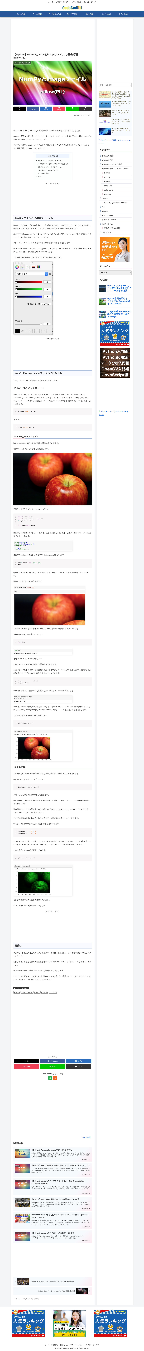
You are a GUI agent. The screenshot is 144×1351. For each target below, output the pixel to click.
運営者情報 (54, 1345)
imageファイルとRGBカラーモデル (50, 160)
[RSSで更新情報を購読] (55, 1078)
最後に (40, 176)
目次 (49, 156)
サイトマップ (90, 1345)
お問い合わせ (64, 1345)
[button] (85, 109)
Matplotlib (45, 992)
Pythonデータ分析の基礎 (22, 988)
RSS (97, 1345)
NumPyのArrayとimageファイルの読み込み (53, 164)
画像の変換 (45, 173)
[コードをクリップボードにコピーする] (89, 412)
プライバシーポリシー (77, 1345)
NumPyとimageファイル (49, 170)
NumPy (37, 992)
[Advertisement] (52, 36)
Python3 (17, 992)
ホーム (47, 1345)
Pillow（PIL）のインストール (51, 167)
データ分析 (54, 992)
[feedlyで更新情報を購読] (50, 1078)
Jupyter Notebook (27, 992)
